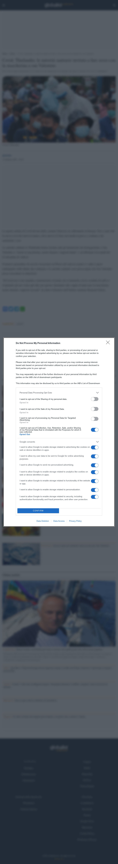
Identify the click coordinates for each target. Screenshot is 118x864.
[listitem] (59, 392)
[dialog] (59, 432)
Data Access (59, 521)
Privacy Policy (75, 521)
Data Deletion (43, 521)
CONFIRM (38, 511)
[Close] (109, 343)
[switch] (94, 399)
